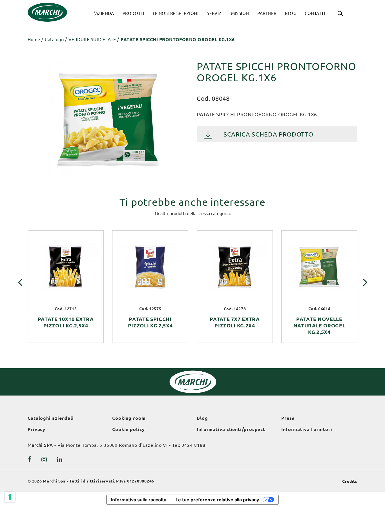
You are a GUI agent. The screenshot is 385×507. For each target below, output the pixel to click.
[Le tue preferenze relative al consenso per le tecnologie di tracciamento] (10, 497)
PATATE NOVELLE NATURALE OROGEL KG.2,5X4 (319, 325)
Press (288, 418)
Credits (349, 481)
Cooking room (129, 418)
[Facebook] (30, 459)
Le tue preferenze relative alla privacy (217, 499)
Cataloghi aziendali (51, 418)
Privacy (36, 429)
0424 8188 (193, 445)
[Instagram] (44, 459)
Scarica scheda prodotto (268, 134)
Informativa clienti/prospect (231, 429)
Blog (202, 418)
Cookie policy (128, 429)
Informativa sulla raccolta (138, 499)
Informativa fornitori (306, 429)
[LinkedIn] (60, 459)
